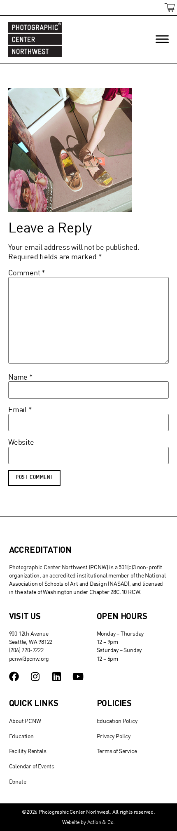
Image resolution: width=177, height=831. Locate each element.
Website (21, 442)
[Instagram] (35, 676)
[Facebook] (14, 676)
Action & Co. (101, 822)
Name (20, 377)
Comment (26, 273)
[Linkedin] (56, 676)
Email (20, 409)
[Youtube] (78, 676)
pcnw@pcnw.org (29, 658)
